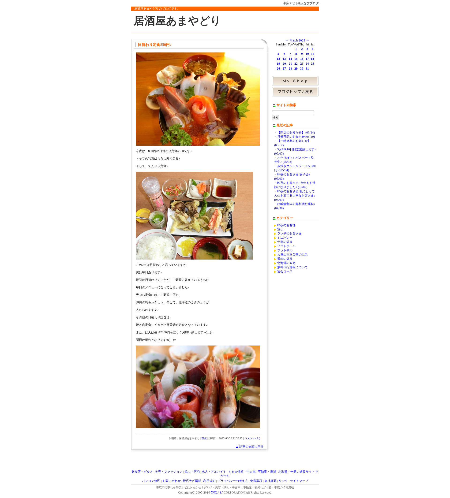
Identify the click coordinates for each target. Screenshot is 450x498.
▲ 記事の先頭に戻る (250, 446)
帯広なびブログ (308, 3)
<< (287, 40)
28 (290, 68)
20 (284, 63)
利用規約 (209, 481)
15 (296, 58)
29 (296, 68)
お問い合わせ (171, 481)
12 (278, 58)
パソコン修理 (151, 481)
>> (307, 40)
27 (284, 68)
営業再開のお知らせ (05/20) (296, 136)
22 (296, 63)
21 (290, 63)
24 (307, 63)
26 (278, 68)
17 (307, 58)
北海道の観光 (286, 263)
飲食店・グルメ (142, 471)
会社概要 (270, 481)
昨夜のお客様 (286, 225)
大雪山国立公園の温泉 (292, 254)
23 (302, 63)
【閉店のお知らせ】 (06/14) (296, 132)
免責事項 (256, 481)
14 (290, 58)
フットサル (284, 250)
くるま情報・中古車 (242, 471)
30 (302, 68)
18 (312, 58)
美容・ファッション (168, 471)
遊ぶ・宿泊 (192, 471)
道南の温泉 (284, 258)
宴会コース (284, 271)
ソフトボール (286, 246)
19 (278, 63)
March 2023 (297, 40)
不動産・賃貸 (267, 471)
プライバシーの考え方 (233, 481)
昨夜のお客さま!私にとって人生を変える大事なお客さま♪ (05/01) (294, 195)
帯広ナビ (289, 3)
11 (312, 54)
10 (307, 54)
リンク (283, 481)
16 (302, 58)
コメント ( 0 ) (252, 438)
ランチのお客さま (289, 233)
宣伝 (204, 438)
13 (284, 58)
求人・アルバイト (214, 471)
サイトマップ (299, 481)
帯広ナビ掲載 (192, 481)
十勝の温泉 (284, 242)
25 (312, 63)
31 (307, 68)
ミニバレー (284, 237)
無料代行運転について (292, 267)
